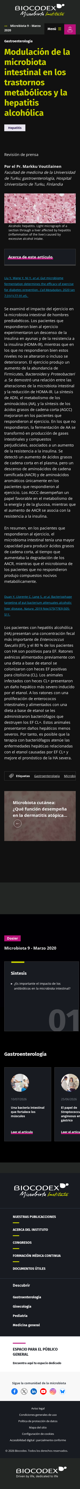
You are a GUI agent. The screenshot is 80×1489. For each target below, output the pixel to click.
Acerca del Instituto (30, 1230)
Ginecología (22, 1306)
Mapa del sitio (38, 1427)
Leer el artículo (22, 1132)
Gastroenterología (18, 41)
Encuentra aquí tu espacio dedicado (37, 1363)
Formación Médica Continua (37, 1256)
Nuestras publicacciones (34, 1217)
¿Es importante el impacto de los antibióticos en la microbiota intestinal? (42, 986)
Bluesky (62, 1391)
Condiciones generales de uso (38, 1415)
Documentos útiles (29, 1269)
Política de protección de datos (37, 1421)
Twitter (24, 1391)
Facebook (14, 1391)
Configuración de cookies (38, 1434)
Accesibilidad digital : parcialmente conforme (38, 1440)
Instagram (53, 1391)
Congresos (22, 1243)
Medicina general (26, 1325)
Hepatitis (15, 128)
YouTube (43, 1391)
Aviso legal (38, 1408)
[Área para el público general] (70, 29)
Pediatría (20, 1316)
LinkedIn (34, 1391)
